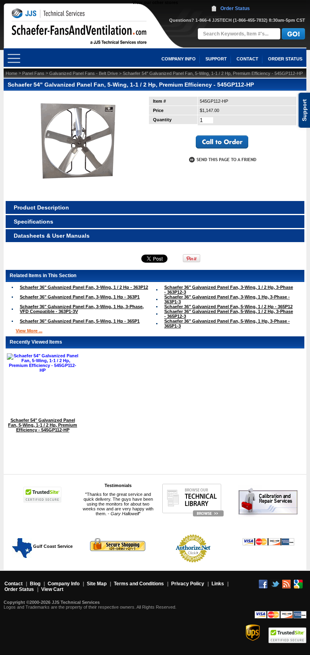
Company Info (64, 584)
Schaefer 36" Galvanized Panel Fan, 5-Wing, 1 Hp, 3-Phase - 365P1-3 (227, 323)
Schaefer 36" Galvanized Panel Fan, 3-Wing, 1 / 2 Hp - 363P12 (84, 287)
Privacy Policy (187, 584)
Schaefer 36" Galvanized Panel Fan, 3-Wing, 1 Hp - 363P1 (80, 296)
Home (11, 73)
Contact (13, 584)
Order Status (235, 8)
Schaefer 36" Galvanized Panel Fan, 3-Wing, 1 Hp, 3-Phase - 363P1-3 (227, 299)
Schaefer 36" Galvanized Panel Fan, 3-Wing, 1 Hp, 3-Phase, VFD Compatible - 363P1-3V (82, 309)
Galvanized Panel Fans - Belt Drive (83, 73)
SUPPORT (216, 58)
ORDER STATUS (285, 58)
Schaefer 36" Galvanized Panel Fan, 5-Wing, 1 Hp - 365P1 (80, 321)
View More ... (29, 330)
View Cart (52, 589)
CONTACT (247, 58)
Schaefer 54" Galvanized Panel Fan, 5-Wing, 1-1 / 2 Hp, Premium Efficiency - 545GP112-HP (42, 425)
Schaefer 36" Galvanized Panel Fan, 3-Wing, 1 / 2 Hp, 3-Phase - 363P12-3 (228, 289)
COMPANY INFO (178, 58)
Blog (35, 584)
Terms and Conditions (139, 584)
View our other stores (155, 2)
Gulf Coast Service (52, 546)
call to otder (222, 142)
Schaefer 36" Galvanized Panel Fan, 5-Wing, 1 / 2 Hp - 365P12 (228, 306)
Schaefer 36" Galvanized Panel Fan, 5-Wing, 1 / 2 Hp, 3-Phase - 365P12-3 (228, 314)
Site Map (97, 584)
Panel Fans (33, 73)
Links (218, 584)
